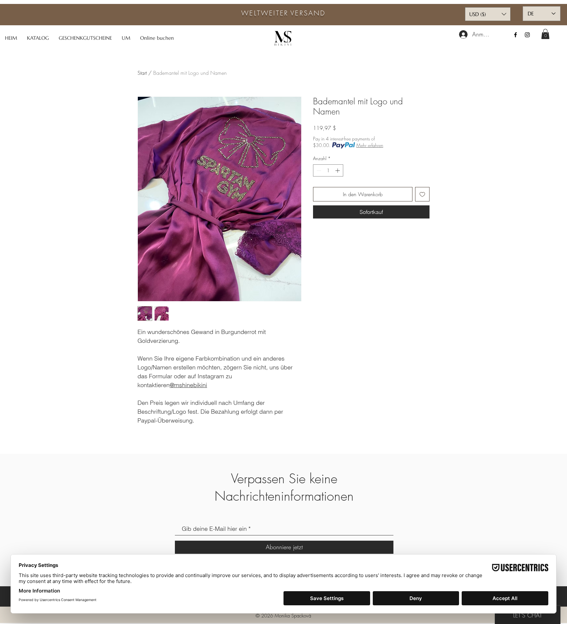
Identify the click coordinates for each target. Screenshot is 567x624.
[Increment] (338, 170)
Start (142, 72)
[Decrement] (318, 170)
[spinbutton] (328, 170)
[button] (545, 34)
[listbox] (488, 14)
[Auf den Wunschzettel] (422, 194)
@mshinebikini (188, 385)
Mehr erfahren (369, 145)
